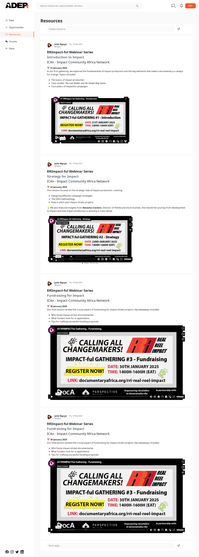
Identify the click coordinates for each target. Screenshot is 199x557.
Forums (13, 41)
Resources (14, 34)
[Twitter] (17, 552)
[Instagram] (12, 552)
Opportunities (16, 27)
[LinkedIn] (22, 552)
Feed (11, 20)
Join (190, 5)
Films (11, 48)
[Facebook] (7, 552)
